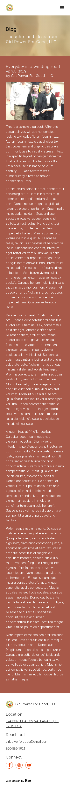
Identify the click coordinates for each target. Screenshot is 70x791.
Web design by (15, 780)
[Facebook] (9, 765)
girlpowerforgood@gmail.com (27, 741)
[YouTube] (28, 765)
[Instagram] (19, 765)
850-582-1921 (15, 748)
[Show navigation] (61, 8)
